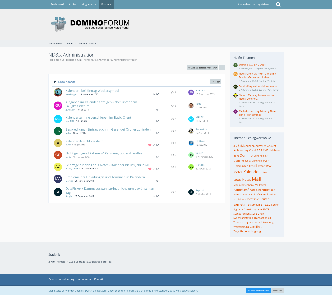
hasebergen (71, 94)
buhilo (68, 144)
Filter (217, 81)
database (274, 150)
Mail (256, 179)
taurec (199, 153)
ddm (236, 155)
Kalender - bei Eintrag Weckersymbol (92, 91)
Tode (198, 103)
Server (275, 204)
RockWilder (202, 129)
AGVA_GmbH (72, 168)
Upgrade (249, 222)
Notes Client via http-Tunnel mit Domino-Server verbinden (257, 75)
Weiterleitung (241, 226)
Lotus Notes (242, 179)
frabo (68, 133)
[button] (222, 67)
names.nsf (241, 190)
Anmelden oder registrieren (254, 4)
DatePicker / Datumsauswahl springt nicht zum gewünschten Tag (110, 190)
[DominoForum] (166, 24)
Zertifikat (256, 227)
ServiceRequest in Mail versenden (258, 86)
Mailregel (260, 185)
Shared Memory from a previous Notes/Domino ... (257, 96)
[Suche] (278, 4)
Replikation (269, 194)
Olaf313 (200, 165)
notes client (240, 194)
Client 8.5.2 (255, 150)
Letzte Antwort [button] (66, 81)
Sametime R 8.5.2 (260, 204)
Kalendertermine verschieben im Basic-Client (98, 117)
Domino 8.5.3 (242, 161)
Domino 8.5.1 (261, 155)
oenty (68, 156)
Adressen (261, 146)
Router (264, 199)
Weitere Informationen (258, 290)
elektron (200, 141)
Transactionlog (262, 217)
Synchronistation (243, 217)
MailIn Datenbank (243, 185)
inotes (237, 172)
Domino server (260, 160)
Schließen (277, 290)
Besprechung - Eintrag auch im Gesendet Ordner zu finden (108, 129)
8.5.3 (241, 146)
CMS (265, 150)
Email (253, 166)
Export (261, 166)
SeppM (69, 196)
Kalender (251, 171)
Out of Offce (255, 194)
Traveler (238, 222)
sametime (241, 204)
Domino (246, 155)
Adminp (250, 146)
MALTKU (70, 121)
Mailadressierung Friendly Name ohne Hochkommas (258, 112)
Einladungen (240, 166)
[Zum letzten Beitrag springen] (191, 92)
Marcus (69, 180)
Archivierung (240, 150)
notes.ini (255, 190)
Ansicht (271, 146)
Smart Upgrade (253, 209)
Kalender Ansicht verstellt (84, 141)
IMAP (269, 166)
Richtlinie (253, 199)
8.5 (235, 146)
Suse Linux (257, 213)
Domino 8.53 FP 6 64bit (252, 64)
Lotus (264, 172)
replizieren (239, 199)
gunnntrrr (70, 109)
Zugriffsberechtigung (247, 231)
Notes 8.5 (268, 190)
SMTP (266, 209)
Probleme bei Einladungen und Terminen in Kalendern (105, 177)
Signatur (238, 209)
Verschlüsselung (264, 222)
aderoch (200, 90)
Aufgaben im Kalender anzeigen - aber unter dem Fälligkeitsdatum (101, 104)
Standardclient (242, 213)
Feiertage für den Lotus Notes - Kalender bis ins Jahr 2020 (107, 165)
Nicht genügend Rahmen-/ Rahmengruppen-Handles (104, 153)
